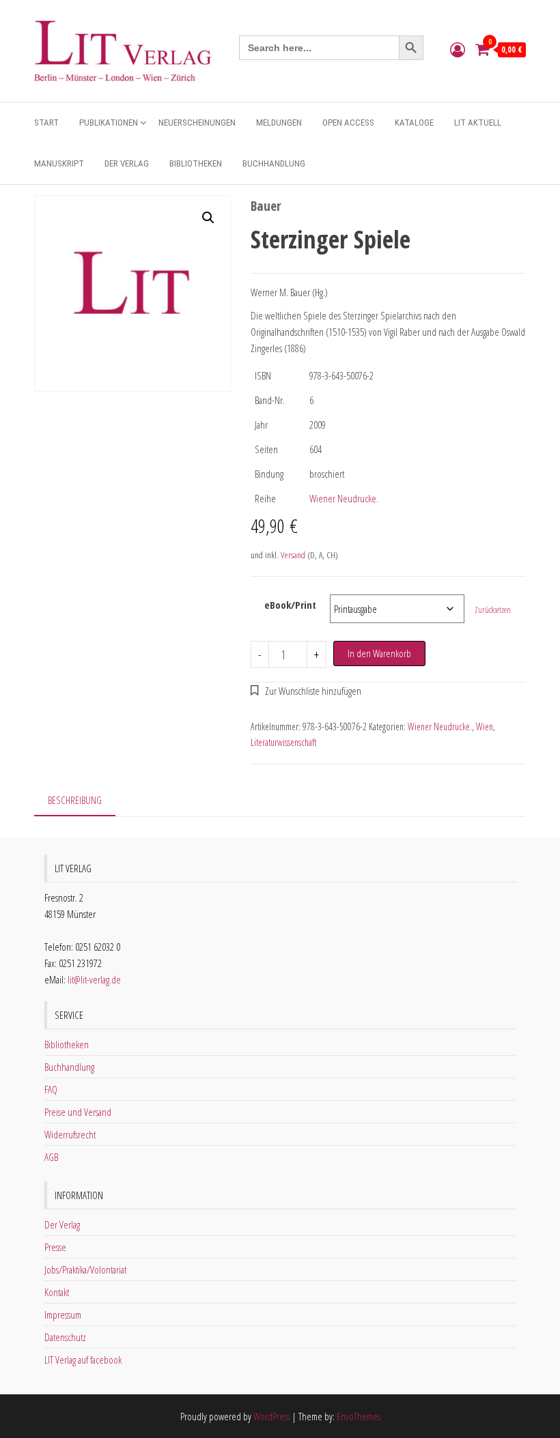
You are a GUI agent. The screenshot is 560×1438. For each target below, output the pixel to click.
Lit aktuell (477, 122)
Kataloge (414, 122)
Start (46, 122)
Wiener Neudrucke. (343, 498)
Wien (484, 726)
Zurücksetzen (493, 610)
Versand (293, 555)
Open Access (348, 122)
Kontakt (56, 1292)
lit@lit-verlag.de (94, 979)
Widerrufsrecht (70, 1134)
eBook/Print (290, 605)
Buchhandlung (273, 163)
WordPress (271, 1416)
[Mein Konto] (457, 49)
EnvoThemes (358, 1416)
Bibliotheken (195, 163)
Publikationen (108, 122)
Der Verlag (126, 163)
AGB (51, 1157)
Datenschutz (65, 1337)
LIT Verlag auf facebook (83, 1359)
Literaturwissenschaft (283, 742)
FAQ (50, 1089)
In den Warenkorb (379, 653)
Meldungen (279, 122)
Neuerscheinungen (197, 122)
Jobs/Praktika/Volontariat (85, 1269)
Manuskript (59, 163)
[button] (208, 217)
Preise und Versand (77, 1112)
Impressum (62, 1314)
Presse (55, 1247)
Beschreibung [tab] (75, 800)
